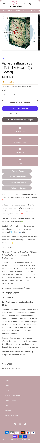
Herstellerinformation (18, 177)
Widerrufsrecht (10, 400)
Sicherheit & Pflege (18, 182)
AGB (6, 405)
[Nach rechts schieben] (24, 54)
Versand (12, 86)
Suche (6, 380)
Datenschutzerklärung (12, 395)
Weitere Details (18, 171)
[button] (4, 4)
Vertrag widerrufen (11, 415)
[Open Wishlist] (29, 4)
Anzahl (4, 90)
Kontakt (7, 390)
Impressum (8, 385)
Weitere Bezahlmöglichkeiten (20, 114)
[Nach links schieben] (15, 54)
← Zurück (4, 58)
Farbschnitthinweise (18, 188)
